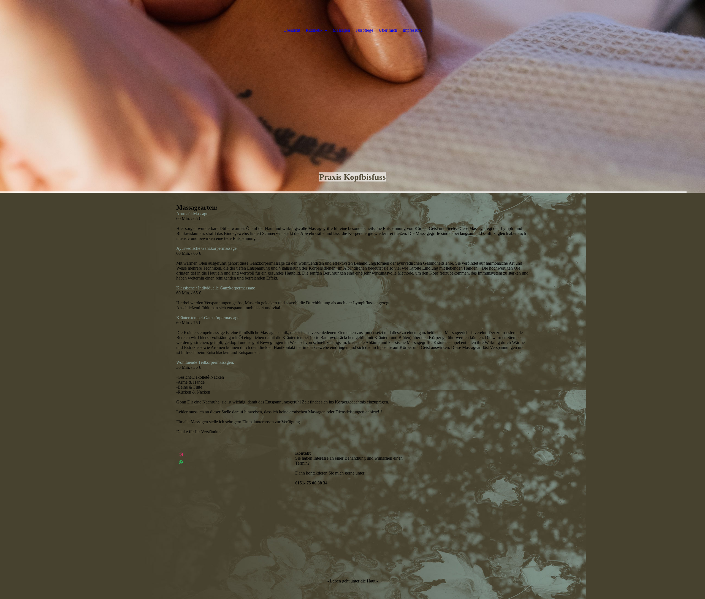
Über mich (388, 30)
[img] (352, 96)
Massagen (341, 30)
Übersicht (291, 30)
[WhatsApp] (181, 462)
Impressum (412, 30)
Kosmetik (314, 30)
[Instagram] (181, 454)
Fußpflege (364, 30)
